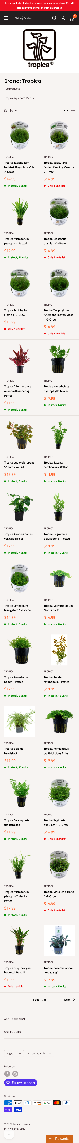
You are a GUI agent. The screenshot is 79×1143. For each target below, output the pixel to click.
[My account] (63, 18)
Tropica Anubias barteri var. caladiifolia (18, 536)
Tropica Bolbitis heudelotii (13, 750)
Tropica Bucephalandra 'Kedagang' (58, 970)
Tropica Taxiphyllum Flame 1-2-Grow (16, 312)
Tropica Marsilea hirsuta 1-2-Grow (59, 894)
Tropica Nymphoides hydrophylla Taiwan (57, 388)
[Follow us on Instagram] (15, 1074)
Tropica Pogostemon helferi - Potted (16, 679)
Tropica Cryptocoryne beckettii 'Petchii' (17, 970)
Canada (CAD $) (36, 1053)
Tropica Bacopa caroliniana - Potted (56, 464)
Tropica (9, 157)
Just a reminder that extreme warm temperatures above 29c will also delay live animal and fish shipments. (39, 5)
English (10, 1053)
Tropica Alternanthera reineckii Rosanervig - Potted (17, 391)
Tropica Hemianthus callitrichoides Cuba (56, 750)
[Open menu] (6, 18)
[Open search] (54, 18)
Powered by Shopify (14, 1129)
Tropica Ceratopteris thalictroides (16, 822)
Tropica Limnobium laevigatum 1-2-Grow (18, 607)
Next (67, 999)
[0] (71, 18)
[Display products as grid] (66, 110)
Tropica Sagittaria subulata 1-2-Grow (56, 822)
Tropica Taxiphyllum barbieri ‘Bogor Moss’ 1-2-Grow (19, 167)
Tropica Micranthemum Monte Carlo (58, 607)
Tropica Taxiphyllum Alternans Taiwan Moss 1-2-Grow (58, 314)
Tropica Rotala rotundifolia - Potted (57, 679)
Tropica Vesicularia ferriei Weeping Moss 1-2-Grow (59, 167)
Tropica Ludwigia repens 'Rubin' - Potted (19, 464)
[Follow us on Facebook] (7, 1074)
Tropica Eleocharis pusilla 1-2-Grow (55, 240)
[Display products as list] (73, 110)
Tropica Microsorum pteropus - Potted (16, 240)
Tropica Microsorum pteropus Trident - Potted (16, 896)
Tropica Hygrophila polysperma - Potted (57, 536)
